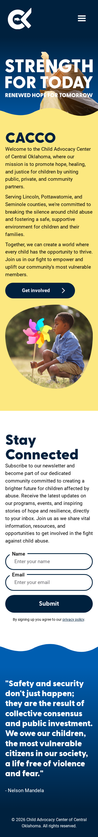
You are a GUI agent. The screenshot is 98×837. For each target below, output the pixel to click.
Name (18, 554)
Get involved (36, 290)
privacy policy (73, 619)
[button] (82, 18)
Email (18, 575)
